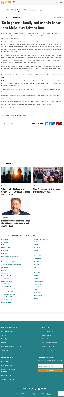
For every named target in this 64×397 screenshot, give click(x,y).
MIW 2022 (4, 242)
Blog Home (9, 124)
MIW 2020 (9, 300)
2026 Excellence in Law (8, 259)
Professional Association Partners (11, 346)
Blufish (49, 394)
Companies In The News (13, 289)
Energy (36, 250)
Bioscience (4, 273)
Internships (4, 339)
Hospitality (37, 264)
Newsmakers (8, 286)
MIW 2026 (4, 239)
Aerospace (4, 267)
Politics (24, 9)
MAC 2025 (4, 253)
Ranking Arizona (6, 248)
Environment (37, 253)
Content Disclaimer (6, 365)
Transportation (38, 295)
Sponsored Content (47, 350)
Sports (36, 290)
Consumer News (6, 302)
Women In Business (9, 294)
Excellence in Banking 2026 (9, 256)
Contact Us (4, 350)
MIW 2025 (4, 250)
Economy (36, 245)
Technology (37, 292)
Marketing (37, 273)
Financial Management (40, 256)
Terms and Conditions (7, 379)
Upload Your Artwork (48, 346)
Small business (38, 281)
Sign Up (50, 370)
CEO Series (7, 284)
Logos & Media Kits (47, 331)
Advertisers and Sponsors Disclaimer (8, 370)
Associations (40, 242)
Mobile (36, 275)
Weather (36, 301)
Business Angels (6, 276)
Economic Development (41, 239)
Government (37, 259)
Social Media (37, 284)
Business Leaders (6, 281)
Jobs (35, 267)
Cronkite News (58, 17)
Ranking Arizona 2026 (8, 262)
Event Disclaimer (6, 375)
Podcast (3, 245)
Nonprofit (6, 278)
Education (37, 247)
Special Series (38, 287)
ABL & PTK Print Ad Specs (49, 343)
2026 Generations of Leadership (11, 265)
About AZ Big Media (7, 331)
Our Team (4, 335)
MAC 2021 (11, 291)
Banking (3, 270)
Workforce (37, 304)
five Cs (43, 49)
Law (35, 270)
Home (8, 9)
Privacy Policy (5, 362)
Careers (3, 343)
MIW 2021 (9, 297)
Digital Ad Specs (46, 335)
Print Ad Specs (46, 339)
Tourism (36, 298)
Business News (15, 9)
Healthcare (37, 261)
